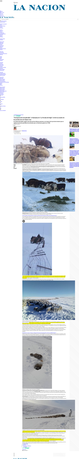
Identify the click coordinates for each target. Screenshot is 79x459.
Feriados (1, 66)
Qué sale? (1, 72)
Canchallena (2, 59)
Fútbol (1, 56)
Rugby (1, 57)
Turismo (1, 63)
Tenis (1, 58)
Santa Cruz (24, 444)
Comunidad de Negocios (27, 445)
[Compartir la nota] (14, 166)
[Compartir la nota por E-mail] (16, 168)
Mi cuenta (2, 16)
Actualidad (25, 446)
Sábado (1, 83)
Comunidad (2, 45)
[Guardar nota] (14, 164)
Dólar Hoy (1, 30)
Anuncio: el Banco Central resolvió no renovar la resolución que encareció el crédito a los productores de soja (39, 215)
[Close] (14, 453)
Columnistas (2, 52)
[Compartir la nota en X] (15, 168)
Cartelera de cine (2, 73)
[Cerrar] (13, 17)
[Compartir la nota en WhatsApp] (15, 166)
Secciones (2, 12)
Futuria (1, 29)
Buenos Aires (2, 41)
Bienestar (1, 46)
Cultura (1, 44)
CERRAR (1, 0)
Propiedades (2, 32)
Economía (19, 114)
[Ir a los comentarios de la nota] (15, 164)
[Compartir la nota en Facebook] (14, 168)
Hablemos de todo (3, 48)
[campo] (17, 116)
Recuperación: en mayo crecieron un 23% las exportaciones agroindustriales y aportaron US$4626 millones (39, 332)
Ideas (1, 84)
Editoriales (1, 51)
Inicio (2, 11)
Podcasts (1, 68)
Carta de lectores (2, 81)
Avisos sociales (2, 80)
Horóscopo (1, 65)
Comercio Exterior (3, 33)
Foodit (2, 13)
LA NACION (15, 114)
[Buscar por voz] (78, 19)
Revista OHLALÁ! (2, 87)
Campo (1, 31)
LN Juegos (1, 62)
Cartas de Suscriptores (3, 53)
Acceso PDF (2, 77)
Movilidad (1, 34)
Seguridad (1, 42)
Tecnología (1, 64)
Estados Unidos (2, 38)
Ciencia (1, 47)
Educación (1, 43)
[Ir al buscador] (14, 4)
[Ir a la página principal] (39, 10)
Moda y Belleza (2, 69)
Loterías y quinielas (3, 67)
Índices (1, 35)
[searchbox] (39, 19)
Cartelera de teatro (3, 74)
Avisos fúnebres (2, 79)
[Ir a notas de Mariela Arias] (40, 128)
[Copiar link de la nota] (14, 167)
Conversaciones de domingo (4, 82)
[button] (39, 64)
